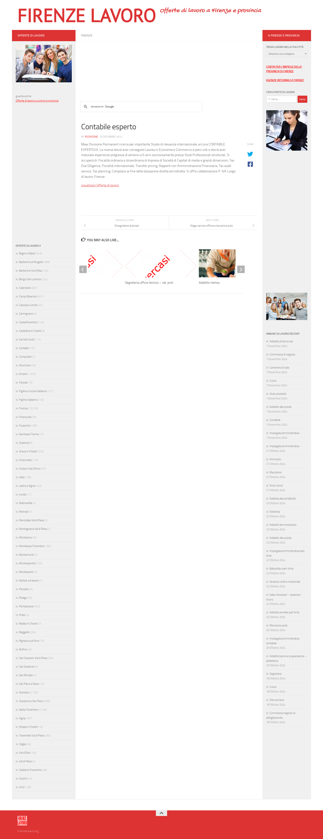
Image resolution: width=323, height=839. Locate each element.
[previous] (83, 269)
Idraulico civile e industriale (285, 581)
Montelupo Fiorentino (31, 546)
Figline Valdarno (28, 399)
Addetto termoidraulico (283, 524)
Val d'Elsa (24, 752)
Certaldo (24, 348)
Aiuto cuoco (276, 485)
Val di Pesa (25, 761)
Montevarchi (26, 572)
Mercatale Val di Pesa (31, 520)
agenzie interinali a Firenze (285, 80)
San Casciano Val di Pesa (33, 658)
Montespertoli (27, 563)
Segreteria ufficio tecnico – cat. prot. (149, 282)
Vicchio (23, 778)
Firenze (86, 35)
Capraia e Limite (28, 305)
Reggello (24, 632)
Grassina (24, 442)
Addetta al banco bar (281, 341)
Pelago (23, 597)
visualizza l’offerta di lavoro (100, 185)
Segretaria (276, 673)
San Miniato (26, 675)
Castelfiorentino (28, 322)
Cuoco (273, 380)
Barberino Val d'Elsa (30, 270)
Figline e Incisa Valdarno (33, 391)
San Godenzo (26, 666)
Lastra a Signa (27, 486)
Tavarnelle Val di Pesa (31, 735)
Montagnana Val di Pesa (33, 529)
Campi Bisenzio (28, 296)
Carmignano (26, 313)
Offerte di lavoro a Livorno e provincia (37, 100)
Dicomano (25, 365)
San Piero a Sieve (29, 684)
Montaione (25, 537)
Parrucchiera (277, 700)
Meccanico (276, 472)
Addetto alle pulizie (281, 407)
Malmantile (25, 503)
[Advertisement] (169, 67)
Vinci (21, 787)
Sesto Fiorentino (28, 709)
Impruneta (25, 460)
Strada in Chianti (28, 727)
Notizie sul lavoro (29, 580)
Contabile (275, 420)
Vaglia (22, 744)
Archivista (275, 459)
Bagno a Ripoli (27, 253)
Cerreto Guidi (26, 339)
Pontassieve (26, 606)
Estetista (275, 511)
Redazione (91, 136)
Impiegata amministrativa (284, 433)
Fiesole (23, 382)
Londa (22, 494)
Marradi (23, 511)
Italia (21, 477)
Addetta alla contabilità (283, 498)
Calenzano (25, 288)
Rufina (23, 649)
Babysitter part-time (281, 568)
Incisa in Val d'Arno (30, 468)
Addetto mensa (209, 282)
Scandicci (24, 692)
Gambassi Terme (29, 434)
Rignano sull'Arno (29, 640)
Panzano (24, 589)
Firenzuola (25, 417)
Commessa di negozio (282, 354)
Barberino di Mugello (31, 262)
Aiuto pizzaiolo (278, 393)
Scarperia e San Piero (31, 701)
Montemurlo (26, 554)
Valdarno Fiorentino (30, 770)
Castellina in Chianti (30, 331)
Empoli (23, 374)
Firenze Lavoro (87, 14)
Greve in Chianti (28, 451)
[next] (241, 269)
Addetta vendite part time (284, 612)
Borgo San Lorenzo (30, 279)
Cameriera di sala (279, 367)
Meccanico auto (278, 625)
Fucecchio (24, 425)
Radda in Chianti (28, 623)
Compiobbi (25, 356)
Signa (22, 718)
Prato (22, 615)
